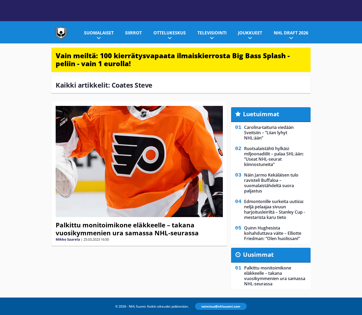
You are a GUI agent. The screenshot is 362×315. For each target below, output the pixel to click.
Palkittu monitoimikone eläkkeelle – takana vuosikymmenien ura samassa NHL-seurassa (127, 228)
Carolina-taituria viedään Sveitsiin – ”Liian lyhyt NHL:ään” (269, 132)
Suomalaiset (99, 33)
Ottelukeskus (169, 33)
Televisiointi (212, 33)
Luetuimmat (261, 114)
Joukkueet (250, 33)
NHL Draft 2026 (291, 33)
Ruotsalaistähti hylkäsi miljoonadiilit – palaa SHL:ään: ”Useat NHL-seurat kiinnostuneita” (274, 156)
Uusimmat (258, 254)
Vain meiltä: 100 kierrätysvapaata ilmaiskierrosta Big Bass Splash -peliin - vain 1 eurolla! (173, 59)
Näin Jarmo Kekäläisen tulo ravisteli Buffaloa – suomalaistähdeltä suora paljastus (271, 183)
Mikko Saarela (68, 239)
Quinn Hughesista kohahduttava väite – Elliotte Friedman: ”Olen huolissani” (272, 233)
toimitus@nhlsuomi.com (220, 306)
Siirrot (133, 33)
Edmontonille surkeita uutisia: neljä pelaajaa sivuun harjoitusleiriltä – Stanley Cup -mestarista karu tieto (274, 209)
